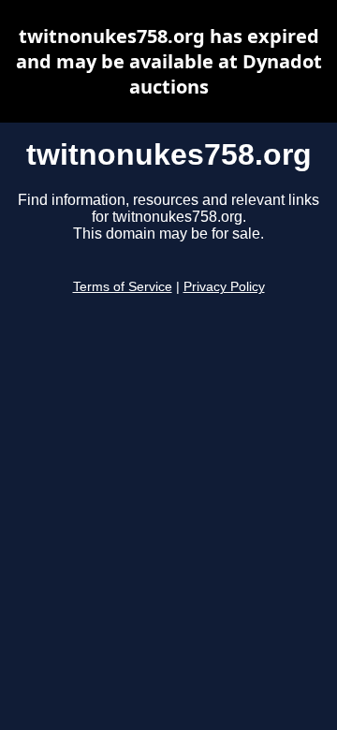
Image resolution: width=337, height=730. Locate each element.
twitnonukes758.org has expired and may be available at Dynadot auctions (169, 61)
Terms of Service (122, 287)
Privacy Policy (224, 287)
